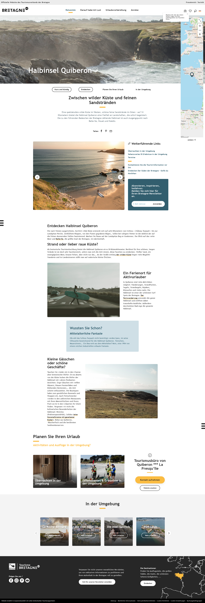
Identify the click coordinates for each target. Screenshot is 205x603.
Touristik (201, 2)
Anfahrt (190, 140)
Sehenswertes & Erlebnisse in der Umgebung (147, 154)
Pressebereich (191, 2)
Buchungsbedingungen (194, 601)
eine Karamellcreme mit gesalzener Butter (62, 417)
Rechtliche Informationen (126, 601)
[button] (195, 11)
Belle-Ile (59, 239)
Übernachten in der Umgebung (141, 151)
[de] (200, 11)
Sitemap (113, 601)
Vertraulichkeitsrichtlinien (146, 601)
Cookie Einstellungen (178, 601)
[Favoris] (190, 11)
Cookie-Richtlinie (163, 601)
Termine (131, 157)
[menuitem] (15, 10)
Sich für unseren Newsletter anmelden (97, 582)
